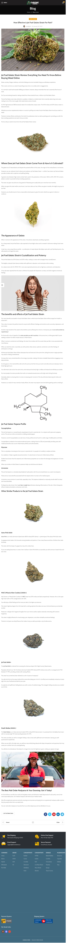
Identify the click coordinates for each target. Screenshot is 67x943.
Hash (25, 870)
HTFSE (36, 855)
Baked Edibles (49, 855)
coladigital (28, 26)
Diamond (26, 864)
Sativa (3, 858)
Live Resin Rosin (39, 864)
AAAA (14, 858)
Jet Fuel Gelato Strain (8, 813)
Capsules (59, 858)
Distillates (26, 867)
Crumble (26, 861)
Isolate (36, 858)
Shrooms (59, 855)
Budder (25, 855)
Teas (58, 864)
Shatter (37, 870)
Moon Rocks (38, 867)
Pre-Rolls (3, 867)
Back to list (33, 822)
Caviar (25, 858)
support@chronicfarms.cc (13, 844)
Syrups (47, 867)
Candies (48, 858)
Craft (13, 855)
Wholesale (4, 864)
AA (13, 864)
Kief (36, 861)
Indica (2, 855)
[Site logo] (32, 2)
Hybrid (3, 861)
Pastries (48, 864)
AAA (13, 861)
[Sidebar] (2, 285)
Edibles (59, 861)
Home (28, 12)
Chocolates (49, 861)
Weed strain (36, 12)
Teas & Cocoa (49, 870)
